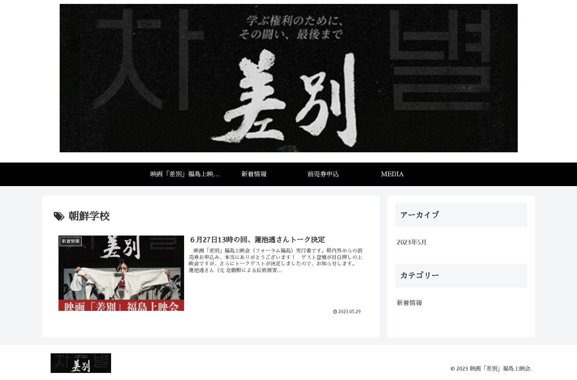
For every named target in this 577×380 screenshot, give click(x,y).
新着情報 (409, 303)
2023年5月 (412, 242)
